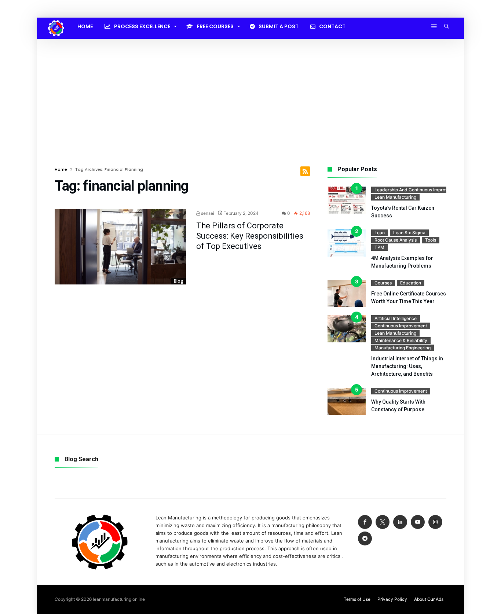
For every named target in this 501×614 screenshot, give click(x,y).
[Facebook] (365, 522)
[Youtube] (418, 522)
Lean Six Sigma (409, 232)
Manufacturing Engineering (402, 347)
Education (410, 283)
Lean (379, 232)
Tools (430, 240)
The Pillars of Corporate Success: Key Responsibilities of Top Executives (249, 236)
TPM (379, 247)
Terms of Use (357, 599)
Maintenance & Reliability (400, 340)
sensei (207, 213)
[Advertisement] (250, 94)
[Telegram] (365, 539)
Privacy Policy (392, 599)
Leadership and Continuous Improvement (417, 189)
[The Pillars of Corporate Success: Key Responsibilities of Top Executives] (120, 247)
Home (61, 169)
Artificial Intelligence (395, 318)
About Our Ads (428, 599)
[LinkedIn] (400, 522)
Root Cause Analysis (395, 240)
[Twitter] (383, 522)
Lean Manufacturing (395, 197)
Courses (383, 283)
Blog (178, 281)
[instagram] (435, 522)
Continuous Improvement (400, 325)
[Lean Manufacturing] (56, 20)
